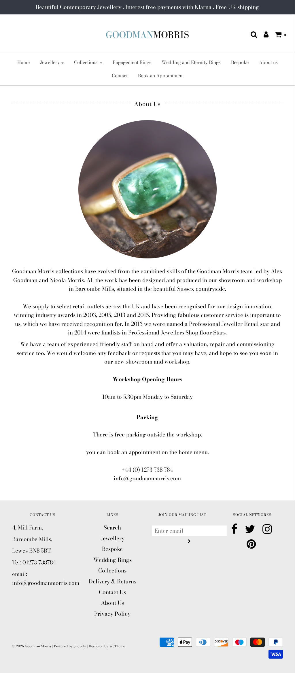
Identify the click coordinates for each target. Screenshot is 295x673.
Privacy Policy (112, 614)
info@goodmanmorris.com (147, 478)
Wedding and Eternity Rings (191, 62)
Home (23, 62)
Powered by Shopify (70, 646)
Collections (112, 570)
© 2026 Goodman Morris (31, 646)
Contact (120, 75)
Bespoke (240, 62)
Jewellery (112, 538)
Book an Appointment (161, 75)
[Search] (251, 34)
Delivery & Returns (112, 581)
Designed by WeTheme (107, 646)
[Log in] (263, 34)
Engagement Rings (132, 62)
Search (112, 527)
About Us (112, 603)
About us (268, 62)
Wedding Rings (112, 560)
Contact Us (112, 592)
